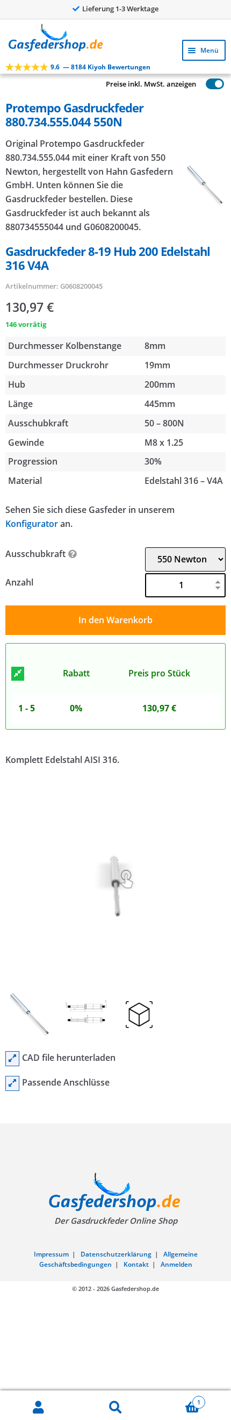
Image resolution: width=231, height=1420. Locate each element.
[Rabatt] (17, 674)
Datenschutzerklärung (116, 1254)
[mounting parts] (12, 1083)
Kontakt (136, 1264)
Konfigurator (31, 524)
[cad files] (12, 1058)
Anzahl (19, 582)
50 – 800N (164, 423)
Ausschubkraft (35, 554)
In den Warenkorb (115, 620)
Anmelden (176, 1264)
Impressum (51, 1254)
